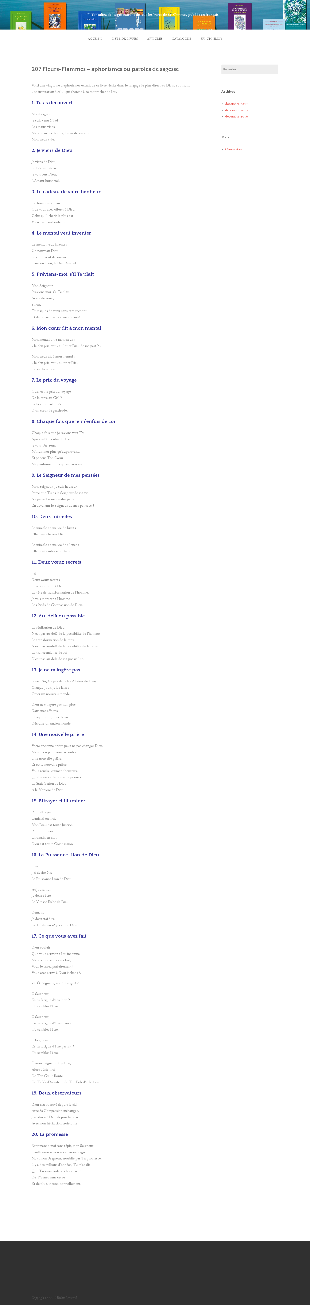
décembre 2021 (236, 103)
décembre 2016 (236, 116)
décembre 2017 (236, 110)
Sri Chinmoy (211, 39)
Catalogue (182, 39)
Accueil (95, 39)
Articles (155, 39)
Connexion (233, 149)
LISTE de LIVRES (125, 39)
